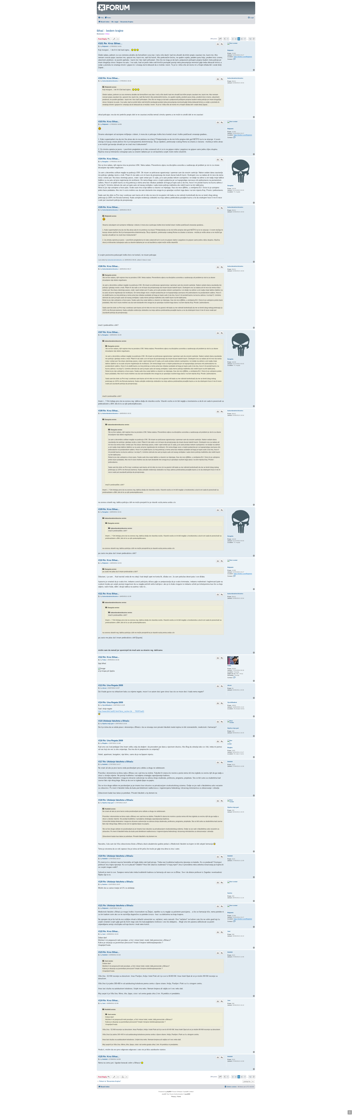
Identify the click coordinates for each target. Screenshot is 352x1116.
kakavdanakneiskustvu (235, 78)
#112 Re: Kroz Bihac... (108, 657)
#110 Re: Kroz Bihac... (108, 560)
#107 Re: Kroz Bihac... (108, 332)
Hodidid (230, 761)
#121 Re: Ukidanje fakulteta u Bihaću (115, 905)
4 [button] (235, 39)
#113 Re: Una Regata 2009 (110, 685)
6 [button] (241, 39)
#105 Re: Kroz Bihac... (108, 207)
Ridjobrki (230, 50)
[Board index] (99, 3)
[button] (220, 38)
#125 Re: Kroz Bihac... (108, 1056)
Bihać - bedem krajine (110, 30)
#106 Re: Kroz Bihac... (108, 266)
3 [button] (232, 39)
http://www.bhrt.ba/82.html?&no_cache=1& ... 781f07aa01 (121, 711)
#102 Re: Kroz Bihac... (108, 78)
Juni (228, 931)
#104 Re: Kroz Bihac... (108, 159)
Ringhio (230, 747)
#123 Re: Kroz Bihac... (108, 952)
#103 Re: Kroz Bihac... (108, 121)
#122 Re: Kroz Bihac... (108, 931)
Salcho (229, 893)
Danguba (230, 185)
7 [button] (244, 39)
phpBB (169, 1091)
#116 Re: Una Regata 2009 (110, 740)
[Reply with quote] (218, 44)
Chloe (107, 34)
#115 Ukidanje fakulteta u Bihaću (113, 721)
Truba (229, 665)
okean (229, 685)
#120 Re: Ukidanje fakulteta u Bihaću (115, 881)
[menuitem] (101, 17)
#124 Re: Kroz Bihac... (108, 1000)
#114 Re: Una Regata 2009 (110, 702)
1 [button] (227, 39)
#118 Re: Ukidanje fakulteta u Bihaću (115, 800)
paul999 (187, 1094)
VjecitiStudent (232, 702)
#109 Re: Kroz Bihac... (108, 509)
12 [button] (250, 39)
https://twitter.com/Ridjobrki (243, 56)
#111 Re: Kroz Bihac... (108, 593)
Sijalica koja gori (233, 728)
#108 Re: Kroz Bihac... (108, 410)
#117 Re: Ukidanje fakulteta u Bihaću (115, 761)
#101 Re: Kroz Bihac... (110, 43)
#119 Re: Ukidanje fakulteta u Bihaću (115, 856)
